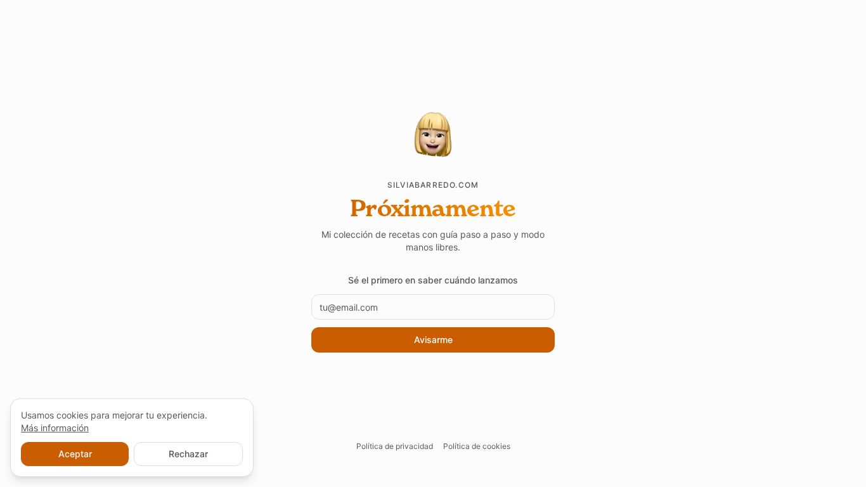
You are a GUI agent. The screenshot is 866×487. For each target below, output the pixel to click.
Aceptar (75, 453)
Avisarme (433, 339)
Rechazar (188, 453)
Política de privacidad (394, 446)
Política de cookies (476, 446)
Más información (55, 427)
